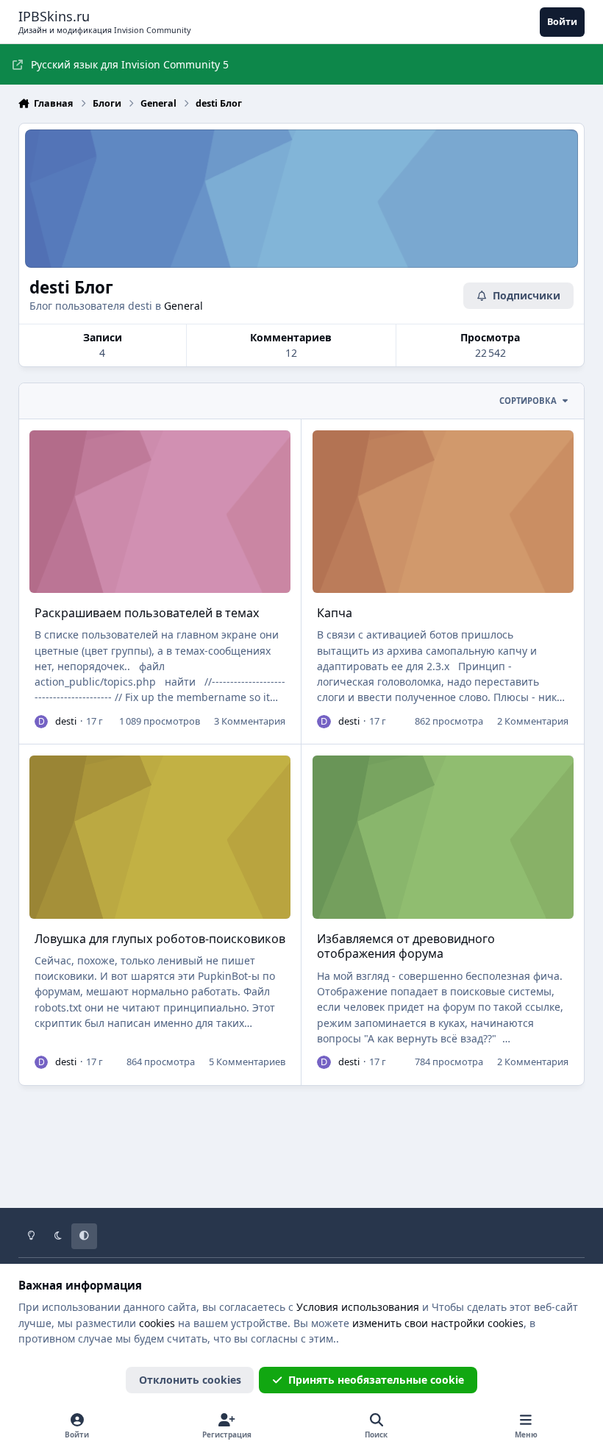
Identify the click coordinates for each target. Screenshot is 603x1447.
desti (65, 721)
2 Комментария (532, 721)
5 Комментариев (247, 1061)
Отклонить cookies (190, 1380)
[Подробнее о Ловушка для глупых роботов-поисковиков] (159, 837)
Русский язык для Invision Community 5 (130, 64)
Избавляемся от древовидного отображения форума (406, 946)
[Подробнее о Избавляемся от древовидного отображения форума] (443, 837)
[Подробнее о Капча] (443, 512)
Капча (334, 613)
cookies (157, 1323)
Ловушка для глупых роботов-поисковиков (160, 939)
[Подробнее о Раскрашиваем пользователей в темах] (159, 512)
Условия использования (357, 1307)
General (183, 306)
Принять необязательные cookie (376, 1380)
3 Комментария (249, 721)
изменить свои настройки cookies (438, 1323)
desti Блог (71, 287)
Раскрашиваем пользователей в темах (147, 613)
